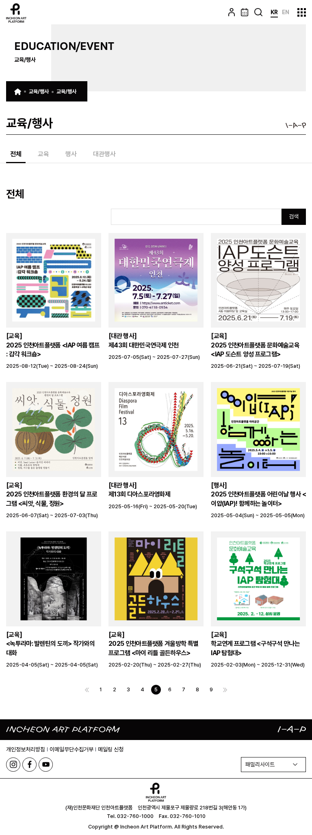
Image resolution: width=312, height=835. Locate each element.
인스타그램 (13, 764)
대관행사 (104, 154)
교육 (43, 154)
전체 (16, 154)
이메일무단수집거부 (71, 749)
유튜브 (46, 764)
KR (274, 12)
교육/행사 (39, 91)
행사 (71, 154)
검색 (294, 216)
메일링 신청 (111, 749)
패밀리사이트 (260, 764)
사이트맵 (301, 12)
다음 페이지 (225, 690)
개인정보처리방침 (25, 749)
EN (285, 12)
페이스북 (29, 764)
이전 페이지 (87, 690)
